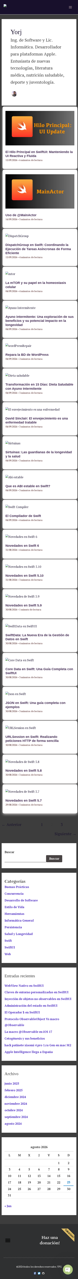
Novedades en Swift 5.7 (23, 800)
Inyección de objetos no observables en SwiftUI (38, 999)
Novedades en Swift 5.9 (23, 605)
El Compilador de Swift (23, 516)
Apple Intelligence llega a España (29, 1052)
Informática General (19, 920)
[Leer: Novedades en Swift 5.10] (23, 566)
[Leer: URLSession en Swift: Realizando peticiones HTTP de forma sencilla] (20, 728)
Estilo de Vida (14, 907)
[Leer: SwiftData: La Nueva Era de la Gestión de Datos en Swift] (21, 626)
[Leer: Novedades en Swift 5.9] (22, 596)
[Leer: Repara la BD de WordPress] (18, 345)
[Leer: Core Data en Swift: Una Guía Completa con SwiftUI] (19, 660)
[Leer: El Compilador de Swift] (16, 507)
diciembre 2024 (15, 1097)
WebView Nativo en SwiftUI (24, 986)
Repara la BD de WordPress (27, 355)
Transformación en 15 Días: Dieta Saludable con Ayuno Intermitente (39, 386)
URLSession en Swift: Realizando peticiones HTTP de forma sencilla (32, 739)
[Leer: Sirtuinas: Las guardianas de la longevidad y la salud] (12, 443)
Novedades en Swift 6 (22, 545)
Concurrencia (14, 894)
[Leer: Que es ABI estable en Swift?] (14, 477)
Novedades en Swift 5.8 (23, 770)
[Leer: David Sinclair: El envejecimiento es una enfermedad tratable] (32, 409)
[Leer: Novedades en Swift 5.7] (22, 791)
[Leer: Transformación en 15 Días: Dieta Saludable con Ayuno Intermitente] (17, 375)
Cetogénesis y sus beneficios (25, 1038)
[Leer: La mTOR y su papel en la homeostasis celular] (10, 274)
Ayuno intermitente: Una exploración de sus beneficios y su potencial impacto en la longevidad (39, 321)
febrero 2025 (13, 1090)
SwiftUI (10, 947)
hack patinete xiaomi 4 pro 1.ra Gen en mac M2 (38, 1045)
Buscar (9, 852)
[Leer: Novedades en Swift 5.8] (22, 761)
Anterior (11, 824)
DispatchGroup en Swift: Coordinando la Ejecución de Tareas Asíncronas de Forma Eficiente (38, 249)
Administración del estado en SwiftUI (31, 1006)
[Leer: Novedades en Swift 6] (21, 537)
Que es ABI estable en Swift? (27, 486)
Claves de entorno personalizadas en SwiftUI (36, 992)
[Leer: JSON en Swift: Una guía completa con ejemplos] (15, 694)
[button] (8, 1240)
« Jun (8, 1206)
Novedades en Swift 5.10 (24, 575)
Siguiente (65, 833)
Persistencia (13, 927)
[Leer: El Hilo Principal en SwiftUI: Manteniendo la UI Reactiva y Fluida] (39, 128)
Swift (8, 941)
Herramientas (14, 914)
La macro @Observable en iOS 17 (28, 1032)
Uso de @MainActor (20, 215)
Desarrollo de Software (21, 900)
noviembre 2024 (16, 1104)
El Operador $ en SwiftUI (22, 1012)
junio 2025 (12, 1083)
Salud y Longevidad (19, 934)
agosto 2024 (13, 1124)
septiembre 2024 (16, 1117)
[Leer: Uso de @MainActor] (39, 191)
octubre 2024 (14, 1110)
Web (8, 954)
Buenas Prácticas (17, 887)
